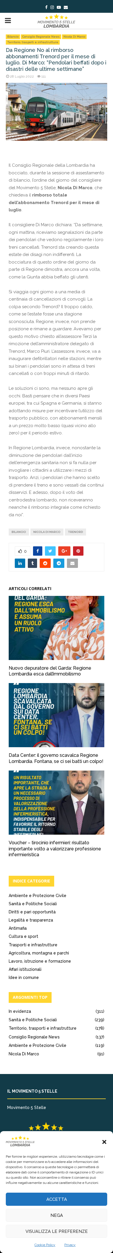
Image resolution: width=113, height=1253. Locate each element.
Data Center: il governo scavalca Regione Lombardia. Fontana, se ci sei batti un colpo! (56, 758)
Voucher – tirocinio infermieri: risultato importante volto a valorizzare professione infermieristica (55, 849)
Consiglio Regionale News (41, 36)
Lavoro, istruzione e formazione (40, 961)
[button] (104, 1142)
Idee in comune (24, 977)
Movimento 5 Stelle (26, 1107)
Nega (56, 1215)
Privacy (70, 1245)
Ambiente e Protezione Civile (37, 895)
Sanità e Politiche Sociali (33, 903)
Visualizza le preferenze (56, 1231)
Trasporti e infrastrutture (33, 945)
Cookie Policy (44, 1245)
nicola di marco (47, 532)
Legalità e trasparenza (31, 920)
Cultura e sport (23, 936)
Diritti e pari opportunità (32, 912)
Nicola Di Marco (74, 36)
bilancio (19, 532)
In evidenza (20, 1011)
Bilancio (13, 36)
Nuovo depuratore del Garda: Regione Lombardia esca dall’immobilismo (50, 671)
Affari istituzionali (25, 969)
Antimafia (18, 928)
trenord (75, 532)
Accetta (56, 1199)
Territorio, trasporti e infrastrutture (32, 42)
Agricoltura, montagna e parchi (39, 953)
